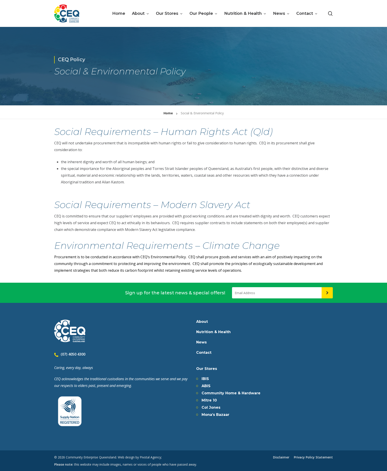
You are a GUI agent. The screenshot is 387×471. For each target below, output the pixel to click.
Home (168, 113)
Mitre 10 (209, 400)
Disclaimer (281, 457)
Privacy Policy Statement (313, 457)
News (201, 342)
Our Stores (206, 369)
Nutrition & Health (213, 332)
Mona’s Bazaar (215, 415)
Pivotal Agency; (151, 457)
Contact (203, 353)
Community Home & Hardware (231, 393)
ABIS (206, 386)
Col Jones (211, 408)
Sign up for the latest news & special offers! (175, 292)
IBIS (205, 379)
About (202, 322)
